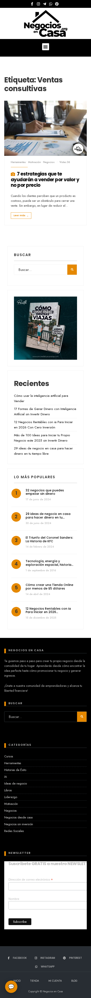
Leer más (21, 215)
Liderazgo (10, 797)
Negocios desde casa (18, 817)
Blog (74, 981)
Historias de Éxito (15, 770)
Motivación (34, 162)
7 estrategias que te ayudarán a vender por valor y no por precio (45, 179)
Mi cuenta (55, 981)
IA (5, 777)
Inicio (17, 981)
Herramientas (18, 162)
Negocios (49, 162)
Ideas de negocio (15, 783)
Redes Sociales (14, 831)
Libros (8, 790)
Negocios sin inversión (18, 824)
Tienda (34, 981)
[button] (45, 46)
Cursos (8, 756)
